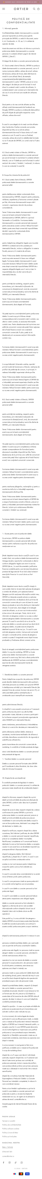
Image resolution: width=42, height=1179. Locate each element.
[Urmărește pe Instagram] (9, 1162)
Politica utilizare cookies (10, 1128)
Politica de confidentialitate (11, 1125)
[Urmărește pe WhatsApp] (22, 1162)
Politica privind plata (9, 1136)
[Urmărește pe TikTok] (15, 1162)
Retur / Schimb (7, 1147)
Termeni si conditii (8, 1121)
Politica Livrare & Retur (10, 1132)
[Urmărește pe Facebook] (3, 1162)
